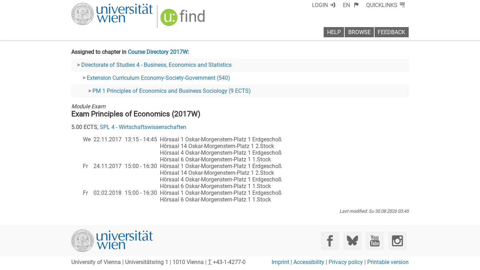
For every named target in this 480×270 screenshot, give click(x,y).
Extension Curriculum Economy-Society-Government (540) (158, 78)
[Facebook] (330, 241)
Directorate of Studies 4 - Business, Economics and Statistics (156, 65)
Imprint (280, 262)
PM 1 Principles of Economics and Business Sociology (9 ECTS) (171, 91)
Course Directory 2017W (158, 52)
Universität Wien (95, 6)
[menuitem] (350, 5)
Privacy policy (346, 262)
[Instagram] (397, 241)
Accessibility (308, 262)
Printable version (388, 262)
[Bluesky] (352, 241)
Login (320, 5)
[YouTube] (375, 241)
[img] (183, 20)
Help (334, 32)
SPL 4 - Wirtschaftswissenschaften (143, 127)
